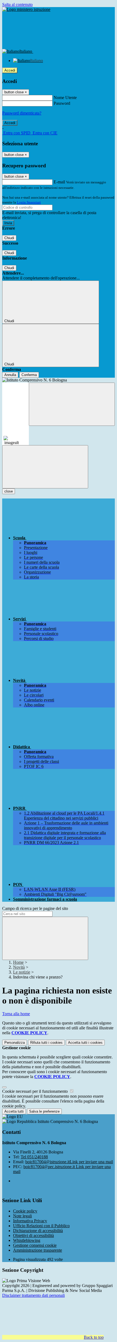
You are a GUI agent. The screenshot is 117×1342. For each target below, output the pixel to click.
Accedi (9, 70)
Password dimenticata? (21, 113)
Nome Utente (65, 97)
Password (62, 103)
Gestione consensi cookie (35, 1245)
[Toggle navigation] (45, 466)
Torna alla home (16, 1013)
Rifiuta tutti (46, 1043)
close (8, 491)
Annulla (10, 375)
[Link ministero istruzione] (26, 9)
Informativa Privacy (30, 1220)
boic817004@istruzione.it (69, 1161)
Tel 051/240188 (34, 1157)
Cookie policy (25, 1211)
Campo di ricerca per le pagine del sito (35, 908)
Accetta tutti (85, 1043)
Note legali (22, 1216)
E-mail (59, 182)
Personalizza (14, 1043)
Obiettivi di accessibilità (33, 1235)
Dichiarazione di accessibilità (38, 1230)
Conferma (29, 375)
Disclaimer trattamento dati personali (33, 1295)
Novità (19, 967)
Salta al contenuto (17, 4)
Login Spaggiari (29, 202)
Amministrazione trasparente (37, 1250)
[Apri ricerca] (72, 404)
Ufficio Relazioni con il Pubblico (41, 1225)
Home (18, 962)
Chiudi (9, 238)
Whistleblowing (26, 1240)
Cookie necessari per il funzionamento (35, 1091)
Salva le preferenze (44, 1111)
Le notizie (21, 972)
